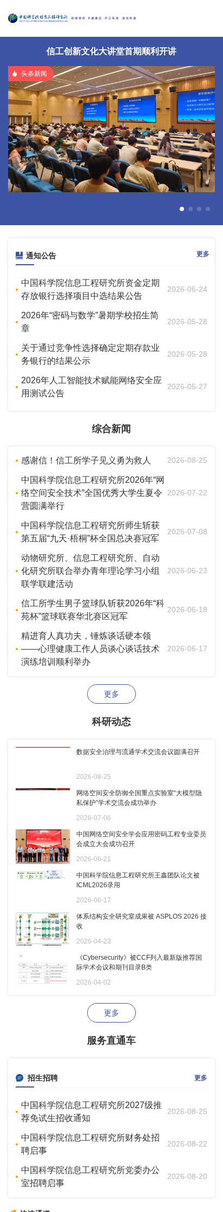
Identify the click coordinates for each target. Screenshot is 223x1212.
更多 (202, 254)
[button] (182, 209)
